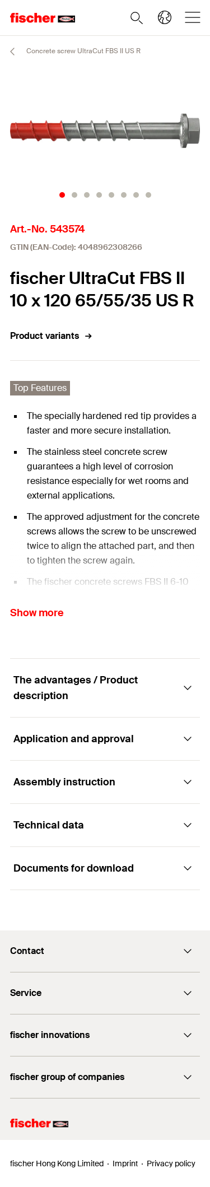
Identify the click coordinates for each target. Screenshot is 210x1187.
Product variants (44, 336)
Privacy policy (171, 1163)
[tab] (62, 195)
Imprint (125, 1163)
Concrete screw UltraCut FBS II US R (83, 50)
